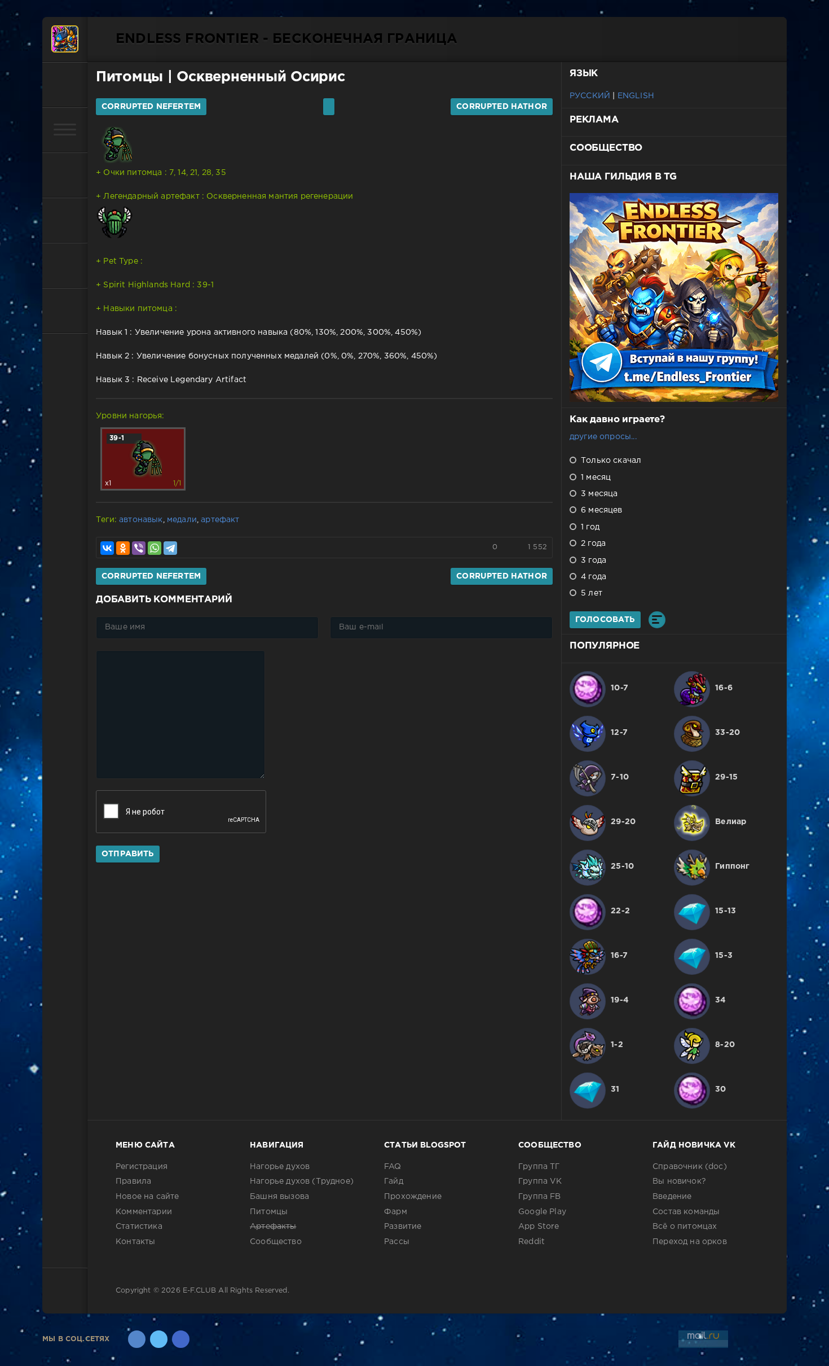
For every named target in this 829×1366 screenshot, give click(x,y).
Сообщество (276, 1241)
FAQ (393, 1166)
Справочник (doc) (689, 1166)
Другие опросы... (603, 437)
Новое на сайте (147, 1196)
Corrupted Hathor (501, 106)
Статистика (139, 1226)
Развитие (402, 1226)
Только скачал (610, 460)
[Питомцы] (64, 175)
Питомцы (129, 77)
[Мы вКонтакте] (136, 1339)
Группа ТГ (539, 1166)
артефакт (220, 519)
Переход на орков (689, 1241)
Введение (671, 1196)
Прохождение (413, 1196)
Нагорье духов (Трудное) (302, 1181)
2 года (592, 543)
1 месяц (595, 477)
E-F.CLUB (199, 1291)
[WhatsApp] (154, 548)
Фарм (395, 1212)
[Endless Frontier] (64, 39)
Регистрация (141, 1166)
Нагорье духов (280, 1166)
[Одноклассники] (123, 548)
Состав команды (686, 1212)
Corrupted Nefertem (151, 106)
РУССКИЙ (590, 96)
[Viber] (138, 548)
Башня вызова (279, 1196)
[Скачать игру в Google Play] (64, 220)
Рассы (396, 1241)
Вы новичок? (679, 1181)
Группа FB (539, 1196)
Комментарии (144, 1212)
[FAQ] (64, 310)
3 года (592, 560)
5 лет (590, 593)
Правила (133, 1181)
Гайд (393, 1181)
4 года (592, 576)
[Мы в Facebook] (180, 1339)
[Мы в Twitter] (158, 1339)
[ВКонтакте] (107, 548)
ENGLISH (636, 96)
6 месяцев (601, 510)
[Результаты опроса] (657, 619)
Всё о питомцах (684, 1226)
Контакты (135, 1241)
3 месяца (598, 494)
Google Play (542, 1212)
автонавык (141, 519)
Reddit (531, 1241)
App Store (538, 1226)
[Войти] (64, 84)
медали (182, 519)
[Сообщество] (64, 265)
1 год (589, 527)
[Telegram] (170, 548)
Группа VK (540, 1181)
